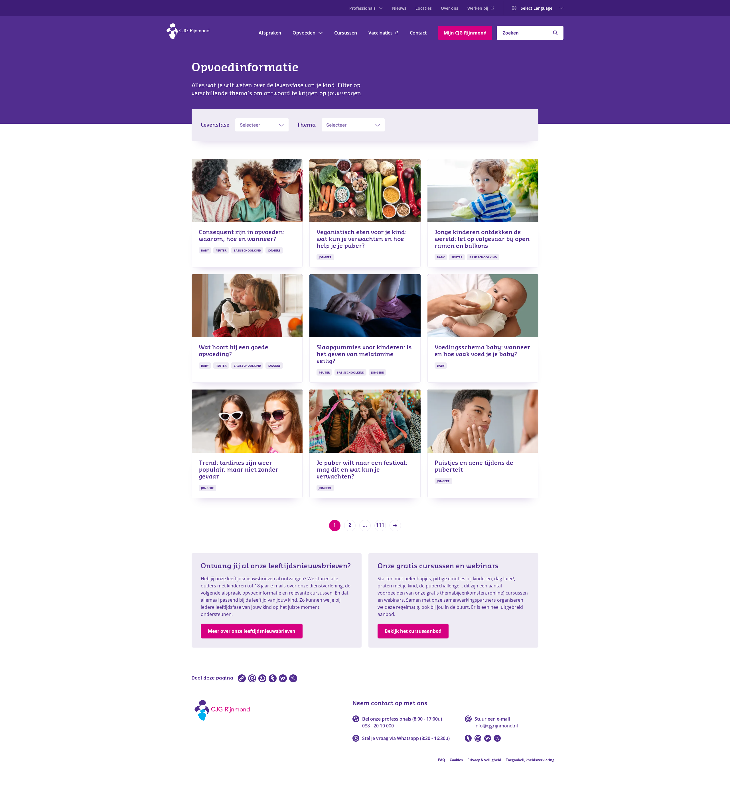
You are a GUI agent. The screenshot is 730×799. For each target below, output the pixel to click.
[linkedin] (283, 678)
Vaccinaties (380, 33)
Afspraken (270, 33)
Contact (418, 33)
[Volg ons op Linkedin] (487, 738)
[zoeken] (555, 33)
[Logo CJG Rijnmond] (224, 722)
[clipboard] (242, 678)
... (365, 525)
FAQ (441, 759)
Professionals (362, 8)
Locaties (423, 8)
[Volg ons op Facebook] (468, 738)
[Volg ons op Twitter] (497, 738)
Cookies (456, 759)
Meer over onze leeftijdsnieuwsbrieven (251, 631)
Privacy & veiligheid (484, 759)
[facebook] (273, 678)
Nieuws (399, 8)
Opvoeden (304, 33)
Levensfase (215, 124)
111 (380, 525)
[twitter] (293, 678)
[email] (252, 678)
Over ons (449, 8)
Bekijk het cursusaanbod (413, 631)
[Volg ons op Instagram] (477, 738)
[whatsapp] (262, 678)
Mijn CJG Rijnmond (465, 33)
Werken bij (477, 8)
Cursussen (345, 33)
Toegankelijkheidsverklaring (530, 759)
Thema (306, 124)
